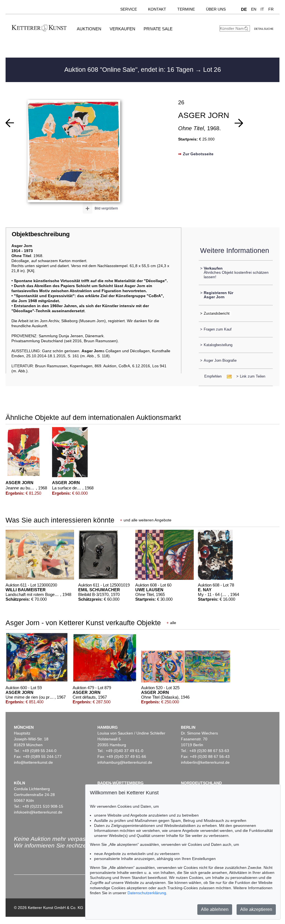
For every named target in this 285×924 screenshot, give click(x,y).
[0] (10, 123)
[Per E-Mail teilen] (227, 376)
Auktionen (89, 28)
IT (262, 9)
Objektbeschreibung (41, 234)
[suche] (247, 28)
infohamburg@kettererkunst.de (124, 762)
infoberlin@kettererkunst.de (205, 762)
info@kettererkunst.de (33, 762)
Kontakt (157, 9)
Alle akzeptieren (256, 909)
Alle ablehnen (215, 909)
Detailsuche (264, 28)
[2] (239, 123)
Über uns (216, 9)
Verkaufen (122, 28)
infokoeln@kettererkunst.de (38, 812)
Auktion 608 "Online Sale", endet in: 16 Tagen (129, 69)
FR (271, 9)
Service (128, 9)
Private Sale (158, 28)
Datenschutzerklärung (146, 893)
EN (253, 9)
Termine (186, 9)
